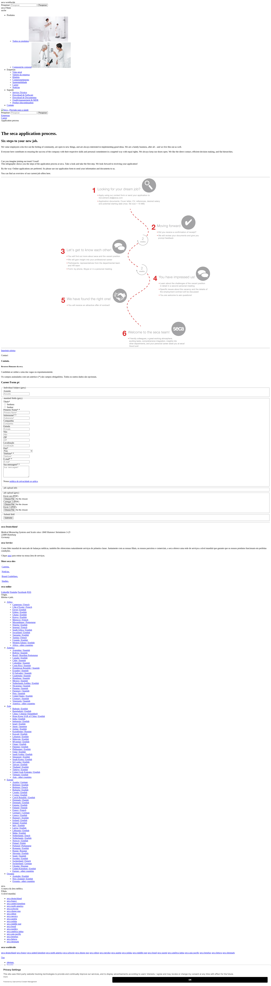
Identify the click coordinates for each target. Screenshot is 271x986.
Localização (8, 443)
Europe (10, 780)
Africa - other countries (22, 645)
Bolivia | (20, 653)
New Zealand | (22, 879)
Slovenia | (20, 853)
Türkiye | (20, 769)
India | (18, 719)
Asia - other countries (21, 777)
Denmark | (20, 800)
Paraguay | (20, 691)
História (15, 77)
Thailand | (20, 767)
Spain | (19, 856)
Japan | (19, 726)
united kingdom (16, 903)
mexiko (105, 953)
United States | (22, 696)
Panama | (20, 688)
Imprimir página (8, 350)
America (10, 648)
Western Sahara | (23, 642)
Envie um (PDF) (10, 496)
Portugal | (21, 846)
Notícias (16, 87)
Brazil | (25, 655)
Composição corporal (21, 67)
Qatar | (19, 752)
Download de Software (22, 95)
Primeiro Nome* (11, 410)
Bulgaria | (20, 790)
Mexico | (20, 681)
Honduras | (21, 678)
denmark (13, 941)
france (12, 901)
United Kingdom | (24, 868)
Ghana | (19, 615)
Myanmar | (20, 741)
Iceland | (19, 820)
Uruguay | (20, 698)
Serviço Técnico (19, 92)
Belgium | (20, 785)
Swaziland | (21, 632)
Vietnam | (20, 774)
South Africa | (22, 630)
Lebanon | (20, 736)
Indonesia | (20, 721)
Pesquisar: (5, 5)
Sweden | (20, 858)
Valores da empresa (21, 74)
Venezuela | (21, 701)
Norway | (20, 840)
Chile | (19, 660)
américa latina (15, 931)
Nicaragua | (21, 686)
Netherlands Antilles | (25, 683)
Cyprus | (19, 795)
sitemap (10, 962)
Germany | (20, 813)
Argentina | (21, 650)
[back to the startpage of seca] (15, 110)
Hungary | (20, 818)
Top (3, 957)
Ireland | (19, 823)
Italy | (18, 825)
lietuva (12, 939)
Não (5, 432)
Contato (10, 105)
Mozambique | (24, 622)
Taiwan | (19, 764)
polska (12, 921)
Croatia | (19, 792)
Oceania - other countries (23, 881)
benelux (12, 936)
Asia (9, 706)
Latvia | (19, 828)
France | (19, 810)
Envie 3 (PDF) (10, 507)
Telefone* (8, 453)
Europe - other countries (23, 871)
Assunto (7, 391)
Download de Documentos (24, 97)
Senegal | (19, 627)
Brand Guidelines (10, 576)
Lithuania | (20, 830)
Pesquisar (43, 5)
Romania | (20, 848)
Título (6, 401)
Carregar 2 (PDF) (11, 501)
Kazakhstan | (21, 731)
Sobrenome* (9, 415)
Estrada (6, 426)
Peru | (18, 693)
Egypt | (19, 609)
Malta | (19, 833)
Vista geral (17, 72)
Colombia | (21, 663)
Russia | (19, 851)
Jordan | (19, 729)
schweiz (12, 908)
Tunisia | (19, 637)
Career (15, 85)
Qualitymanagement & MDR (25, 100)
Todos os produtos (20, 41)
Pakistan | (20, 747)
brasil (11, 926)
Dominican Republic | (26, 668)
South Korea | (22, 759)
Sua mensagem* (11, 464)
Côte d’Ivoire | (22, 607)
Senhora (10, 404)
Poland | (19, 843)
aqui (9, 555)
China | (25, 714)
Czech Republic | (23, 797)
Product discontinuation (22, 102)
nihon (11, 914)
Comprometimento (20, 80)
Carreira (5, 567)
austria (12, 919)
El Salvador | (21, 673)
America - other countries (23, 703)
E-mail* (7, 459)
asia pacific (14, 934)
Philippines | (21, 749)
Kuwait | (19, 734)
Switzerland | (21, 861)
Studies (5, 581)
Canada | (20, 658)
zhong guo (14, 911)
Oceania (10, 873)
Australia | (20, 876)
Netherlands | (21, 835)
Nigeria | (19, 625)
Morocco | (20, 620)
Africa (9, 602)
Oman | (19, 744)
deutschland (14, 898)
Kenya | (19, 617)
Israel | (19, 724)
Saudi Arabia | (22, 754)
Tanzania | (20, 635)
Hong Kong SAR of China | (28, 716)
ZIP (5, 437)
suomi (162, 953)
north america (15, 906)
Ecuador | (20, 670)
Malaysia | (20, 739)
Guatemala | (21, 675)
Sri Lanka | (20, 762)
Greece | (19, 815)
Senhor (9, 407)
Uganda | (20, 640)
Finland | (19, 807)
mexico (12, 916)
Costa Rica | (21, 665)
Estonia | (19, 805)
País (5, 448)
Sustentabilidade (19, 82)
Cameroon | (20, 604)
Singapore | (21, 757)
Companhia (8, 421)
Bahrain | (20, 708)
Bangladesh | (21, 711)
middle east (14, 924)
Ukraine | (20, 866)
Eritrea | (19, 612)
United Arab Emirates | (26, 772)
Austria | (20, 782)
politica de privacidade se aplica (23, 481)
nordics (12, 929)
